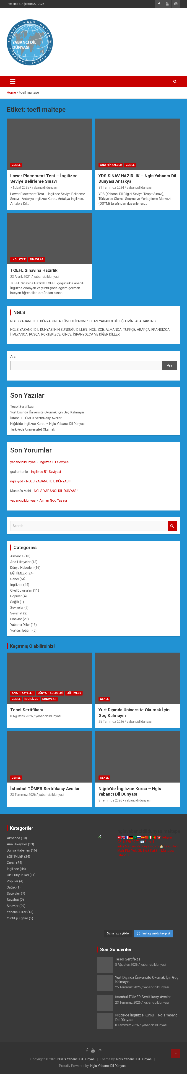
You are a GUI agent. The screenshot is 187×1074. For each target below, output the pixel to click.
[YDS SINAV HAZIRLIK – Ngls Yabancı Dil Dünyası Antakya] (137, 144)
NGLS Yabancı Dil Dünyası (76, 1059)
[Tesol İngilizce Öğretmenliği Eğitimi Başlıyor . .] (128, 868)
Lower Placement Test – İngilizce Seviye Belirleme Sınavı (44, 178)
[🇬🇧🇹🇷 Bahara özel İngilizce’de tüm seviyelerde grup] (149, 920)
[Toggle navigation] (13, 81)
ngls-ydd (16, 481)
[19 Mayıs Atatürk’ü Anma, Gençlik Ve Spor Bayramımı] (170, 894)
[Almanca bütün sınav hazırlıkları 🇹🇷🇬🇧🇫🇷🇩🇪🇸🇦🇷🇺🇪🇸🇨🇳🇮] (128, 881)
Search (172, 526)
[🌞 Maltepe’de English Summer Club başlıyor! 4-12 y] (170, 881)
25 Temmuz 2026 (111, 721)
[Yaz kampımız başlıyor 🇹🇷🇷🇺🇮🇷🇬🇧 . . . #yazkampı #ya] (128, 894)
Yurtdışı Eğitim (20, 630)
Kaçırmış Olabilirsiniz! (32, 646)
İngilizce (19, 259)
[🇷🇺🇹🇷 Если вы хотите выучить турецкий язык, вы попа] (128, 920)
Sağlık (14, 602)
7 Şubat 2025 (19, 187)
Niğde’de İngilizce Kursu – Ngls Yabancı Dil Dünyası (47, 424)
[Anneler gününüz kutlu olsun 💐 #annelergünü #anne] (128, 907)
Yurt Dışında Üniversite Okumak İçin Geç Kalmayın (47, 412)
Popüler (16, 596)
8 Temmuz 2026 (110, 800)
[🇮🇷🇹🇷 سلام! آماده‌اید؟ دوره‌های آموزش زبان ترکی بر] (170, 920)
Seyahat (16, 613)
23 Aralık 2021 (20, 276)
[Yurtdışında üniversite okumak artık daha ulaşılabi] (149, 868)
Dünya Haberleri (22, 568)
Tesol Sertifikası (22, 407)
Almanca (16, 556)
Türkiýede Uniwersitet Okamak (32, 429)
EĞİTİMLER (18, 573)
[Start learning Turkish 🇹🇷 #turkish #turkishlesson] (106, 907)
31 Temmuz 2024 (111, 187)
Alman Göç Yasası (53, 500)
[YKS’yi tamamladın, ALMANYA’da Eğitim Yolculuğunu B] (106, 881)
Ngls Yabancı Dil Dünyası (134, 1059)
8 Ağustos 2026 (21, 716)
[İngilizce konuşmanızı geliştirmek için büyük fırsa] (106, 868)
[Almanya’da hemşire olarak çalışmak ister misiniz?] (149, 881)
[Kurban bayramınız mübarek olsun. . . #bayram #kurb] (149, 894)
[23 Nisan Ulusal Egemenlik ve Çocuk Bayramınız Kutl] (106, 920)
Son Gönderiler (116, 949)
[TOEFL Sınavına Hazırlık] (49, 239)
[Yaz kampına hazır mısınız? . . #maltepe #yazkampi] (149, 907)
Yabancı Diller (20, 625)
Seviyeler (16, 608)
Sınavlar (36, 259)
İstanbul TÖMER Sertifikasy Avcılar (36, 418)
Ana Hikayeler (111, 165)
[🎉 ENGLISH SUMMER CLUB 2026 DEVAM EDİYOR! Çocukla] (170, 868)
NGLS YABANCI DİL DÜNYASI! (48, 481)
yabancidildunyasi (44, 187)
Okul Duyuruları (21, 590)
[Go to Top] (175, 1053)
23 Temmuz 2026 (23, 794)
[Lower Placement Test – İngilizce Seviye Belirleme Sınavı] (49, 144)
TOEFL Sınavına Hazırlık (33, 270)
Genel (16, 165)
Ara (13, 356)
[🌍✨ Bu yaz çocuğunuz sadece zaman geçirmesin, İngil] (106, 894)
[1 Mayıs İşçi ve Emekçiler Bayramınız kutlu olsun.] (170, 907)
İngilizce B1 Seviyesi (54, 462)
